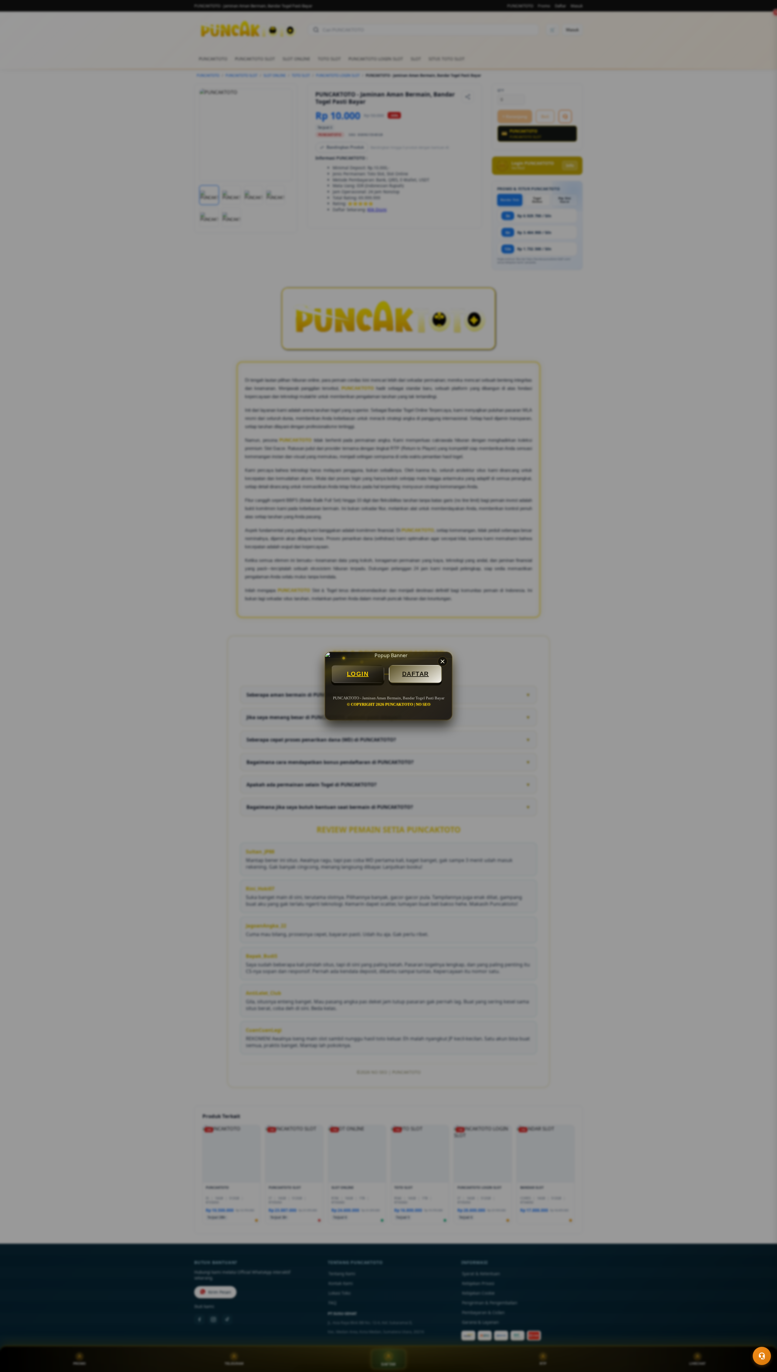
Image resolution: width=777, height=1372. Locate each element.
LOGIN (358, 674)
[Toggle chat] (762, 1356)
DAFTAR (415, 674)
